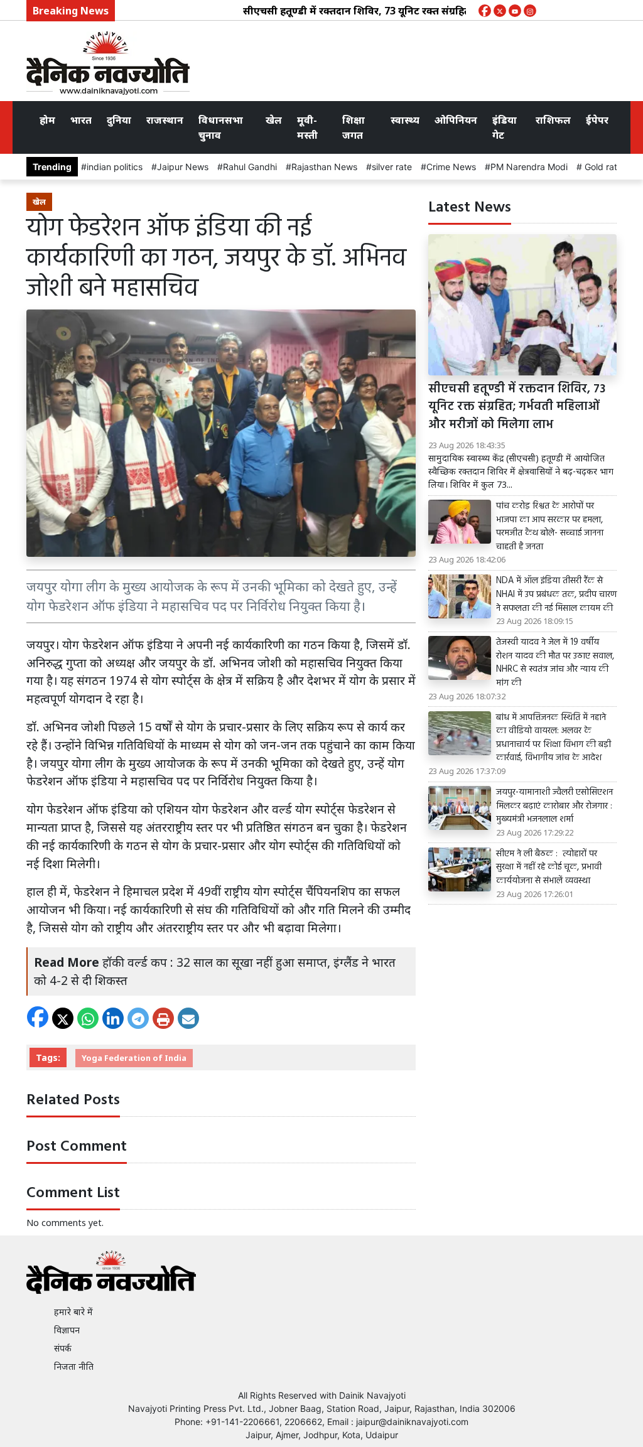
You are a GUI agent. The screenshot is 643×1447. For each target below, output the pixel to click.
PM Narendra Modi (529, 166)
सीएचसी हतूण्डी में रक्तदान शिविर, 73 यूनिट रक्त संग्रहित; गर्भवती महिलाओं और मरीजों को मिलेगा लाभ (425, 11)
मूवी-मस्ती (307, 127)
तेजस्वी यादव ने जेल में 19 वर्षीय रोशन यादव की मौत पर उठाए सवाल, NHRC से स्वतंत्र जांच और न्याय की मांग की (555, 663)
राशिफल (553, 120)
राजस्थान (164, 120)
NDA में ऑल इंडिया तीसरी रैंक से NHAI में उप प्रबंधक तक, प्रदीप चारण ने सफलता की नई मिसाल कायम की (556, 594)
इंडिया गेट (504, 127)
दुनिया (119, 120)
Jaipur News (182, 166)
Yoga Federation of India (134, 1057)
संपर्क (63, 1348)
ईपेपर (597, 120)
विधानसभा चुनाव (220, 127)
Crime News (451, 166)
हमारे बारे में (73, 1311)
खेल (274, 120)
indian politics (115, 166)
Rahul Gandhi (250, 166)
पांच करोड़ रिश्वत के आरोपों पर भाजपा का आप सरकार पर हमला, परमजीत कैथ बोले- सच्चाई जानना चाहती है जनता (549, 527)
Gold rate (602, 166)
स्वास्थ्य (405, 120)
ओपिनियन (456, 120)
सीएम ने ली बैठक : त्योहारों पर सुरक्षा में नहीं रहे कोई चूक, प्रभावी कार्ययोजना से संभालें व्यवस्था (549, 867)
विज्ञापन (67, 1330)
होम (47, 120)
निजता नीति (74, 1366)
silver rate (392, 166)
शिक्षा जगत (353, 127)
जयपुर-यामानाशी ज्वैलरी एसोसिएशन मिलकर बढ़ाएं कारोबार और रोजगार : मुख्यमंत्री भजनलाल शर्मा (554, 806)
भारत (81, 120)
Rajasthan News (324, 166)
